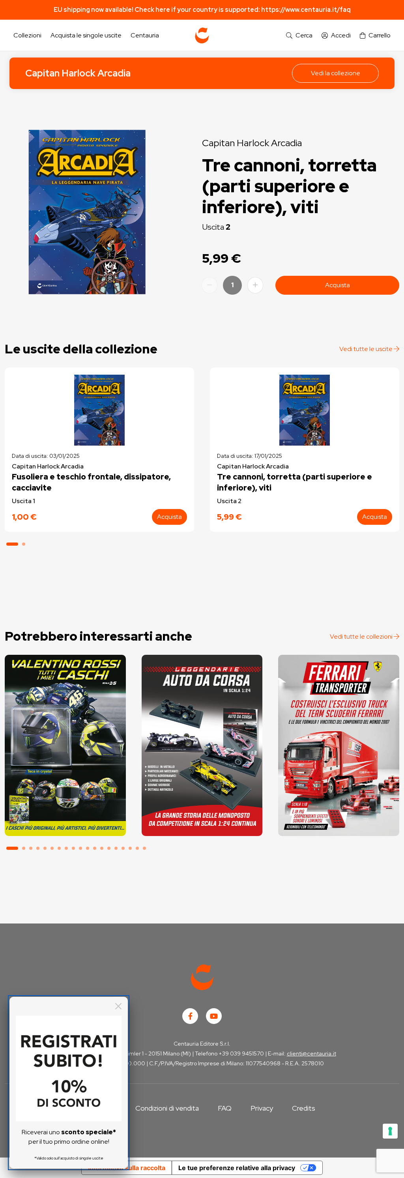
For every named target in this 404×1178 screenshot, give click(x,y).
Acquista (337, 285)
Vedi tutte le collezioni (362, 636)
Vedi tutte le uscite (366, 349)
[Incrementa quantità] (255, 285)
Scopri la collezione (65, 801)
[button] (299, 35)
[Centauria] (202, 35)
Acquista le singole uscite (86, 35)
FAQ (225, 1108)
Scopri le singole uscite (65, 823)
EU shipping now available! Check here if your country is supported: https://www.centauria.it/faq (202, 10)
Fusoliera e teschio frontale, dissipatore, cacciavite (91, 482)
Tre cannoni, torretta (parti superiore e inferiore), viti (294, 482)
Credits (303, 1108)
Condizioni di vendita (167, 1108)
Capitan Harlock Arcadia (78, 73)
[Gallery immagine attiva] (87, 212)
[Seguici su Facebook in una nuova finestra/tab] (190, 1016)
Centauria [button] (145, 35)
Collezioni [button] (27, 35)
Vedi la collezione (335, 73)
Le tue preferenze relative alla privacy (236, 1168)
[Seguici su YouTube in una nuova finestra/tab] (214, 1016)
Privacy (262, 1108)
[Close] (118, 1006)
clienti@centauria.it (311, 1053)
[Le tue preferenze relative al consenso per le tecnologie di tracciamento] (390, 1131)
